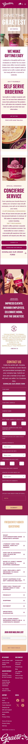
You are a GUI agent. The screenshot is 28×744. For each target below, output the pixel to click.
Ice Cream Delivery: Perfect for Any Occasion (7, 675)
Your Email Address (9, 402)
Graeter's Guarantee (8, 612)
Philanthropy (18, 667)
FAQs (3, 700)
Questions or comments (10, 480)
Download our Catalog (14, 247)
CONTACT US (14, 242)
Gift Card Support (7, 710)
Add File (6, 498)
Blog (16, 669)
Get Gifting (14, 116)
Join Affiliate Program (18, 672)
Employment (18, 660)
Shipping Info (5, 707)
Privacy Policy (6, 717)
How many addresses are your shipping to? (12, 428)
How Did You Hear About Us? (11, 472)
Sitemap (4, 726)
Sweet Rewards (6, 667)
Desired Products (8, 442)
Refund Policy (19, 678)
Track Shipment (6, 705)
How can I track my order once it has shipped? (12, 588)
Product (7, 595)
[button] (22, 4)
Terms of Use (19, 675)
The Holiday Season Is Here (6, 689)
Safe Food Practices (18, 663)
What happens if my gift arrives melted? (12, 579)
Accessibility (5, 712)
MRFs (3, 714)
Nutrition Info (5, 703)
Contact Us (5, 698)
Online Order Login (7, 660)
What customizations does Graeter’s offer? (12, 536)
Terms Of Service (7, 721)
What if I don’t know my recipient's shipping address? (12, 563)
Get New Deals (14, 647)
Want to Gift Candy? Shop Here (14, 120)
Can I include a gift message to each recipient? (12, 572)
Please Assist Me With (9, 451)
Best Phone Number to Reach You (12, 419)
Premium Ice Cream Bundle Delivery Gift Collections (6, 683)
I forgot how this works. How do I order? (11, 545)
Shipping (7, 600)
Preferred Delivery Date (10, 459)
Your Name (6, 389)
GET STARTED (14, 29)
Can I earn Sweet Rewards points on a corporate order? (12, 620)
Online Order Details (5, 663)
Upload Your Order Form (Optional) (13, 493)
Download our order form (12, 253)
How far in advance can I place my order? (12, 554)
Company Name (6, 411)
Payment (7, 606)
